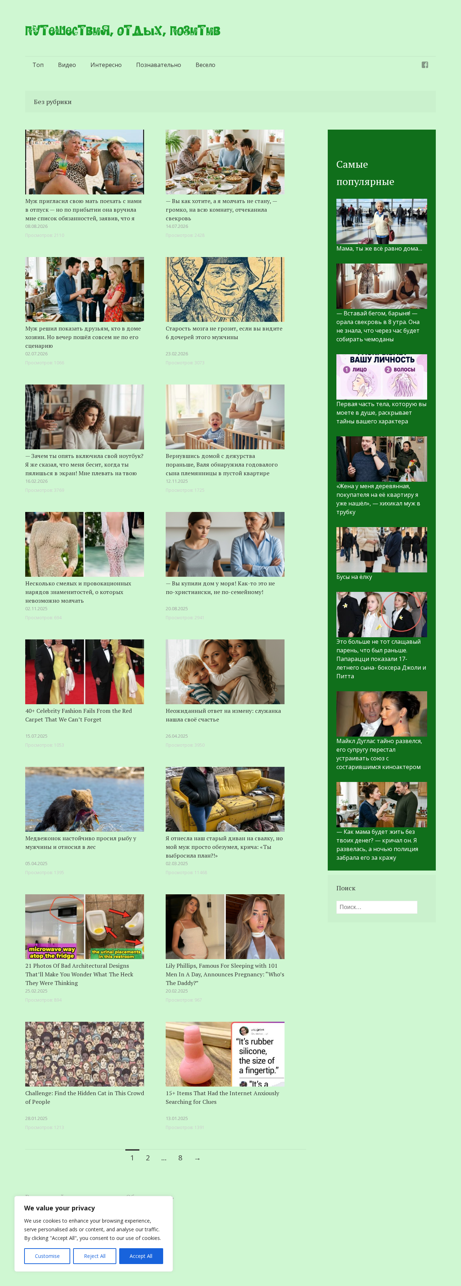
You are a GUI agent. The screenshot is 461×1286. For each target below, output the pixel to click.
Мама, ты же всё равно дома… (379, 248)
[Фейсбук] (425, 64)
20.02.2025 (177, 991)
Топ (38, 65)
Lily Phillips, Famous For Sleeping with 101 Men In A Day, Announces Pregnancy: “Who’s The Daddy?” (225, 974)
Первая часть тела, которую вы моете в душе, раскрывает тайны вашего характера (381, 412)
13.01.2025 (177, 1118)
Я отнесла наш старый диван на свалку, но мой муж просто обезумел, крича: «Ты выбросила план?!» (224, 846)
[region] (93, 1234)
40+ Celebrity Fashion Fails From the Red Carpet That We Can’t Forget (78, 715)
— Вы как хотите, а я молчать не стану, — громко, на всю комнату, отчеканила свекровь (221, 209)
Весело (205, 65)
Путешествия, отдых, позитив (122, 30)
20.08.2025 (177, 608)
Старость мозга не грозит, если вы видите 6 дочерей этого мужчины (224, 332)
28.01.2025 (36, 1118)
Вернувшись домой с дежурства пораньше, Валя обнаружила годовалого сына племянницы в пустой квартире (222, 464)
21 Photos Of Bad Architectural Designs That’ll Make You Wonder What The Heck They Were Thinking (79, 974)
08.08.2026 (36, 226)
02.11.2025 (36, 608)
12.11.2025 (177, 481)
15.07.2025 (36, 736)
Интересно (106, 65)
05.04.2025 (36, 863)
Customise (47, 1256)
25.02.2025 (36, 991)
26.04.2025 (177, 736)
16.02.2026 (36, 481)
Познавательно (158, 65)
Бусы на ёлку (354, 577)
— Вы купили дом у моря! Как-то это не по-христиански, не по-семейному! (220, 587)
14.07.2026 (177, 226)
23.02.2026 (177, 353)
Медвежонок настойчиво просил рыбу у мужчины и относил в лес (80, 842)
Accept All (141, 1256)
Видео (67, 65)
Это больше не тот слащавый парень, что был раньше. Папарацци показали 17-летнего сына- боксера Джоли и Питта (381, 659)
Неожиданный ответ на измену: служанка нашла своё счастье (223, 715)
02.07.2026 (36, 353)
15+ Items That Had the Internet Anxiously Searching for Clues (222, 1097)
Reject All (95, 1256)
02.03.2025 (177, 863)
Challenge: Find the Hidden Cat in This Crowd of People (84, 1097)
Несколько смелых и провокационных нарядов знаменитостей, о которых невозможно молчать (78, 591)
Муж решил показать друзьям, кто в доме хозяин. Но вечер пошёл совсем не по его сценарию (83, 337)
